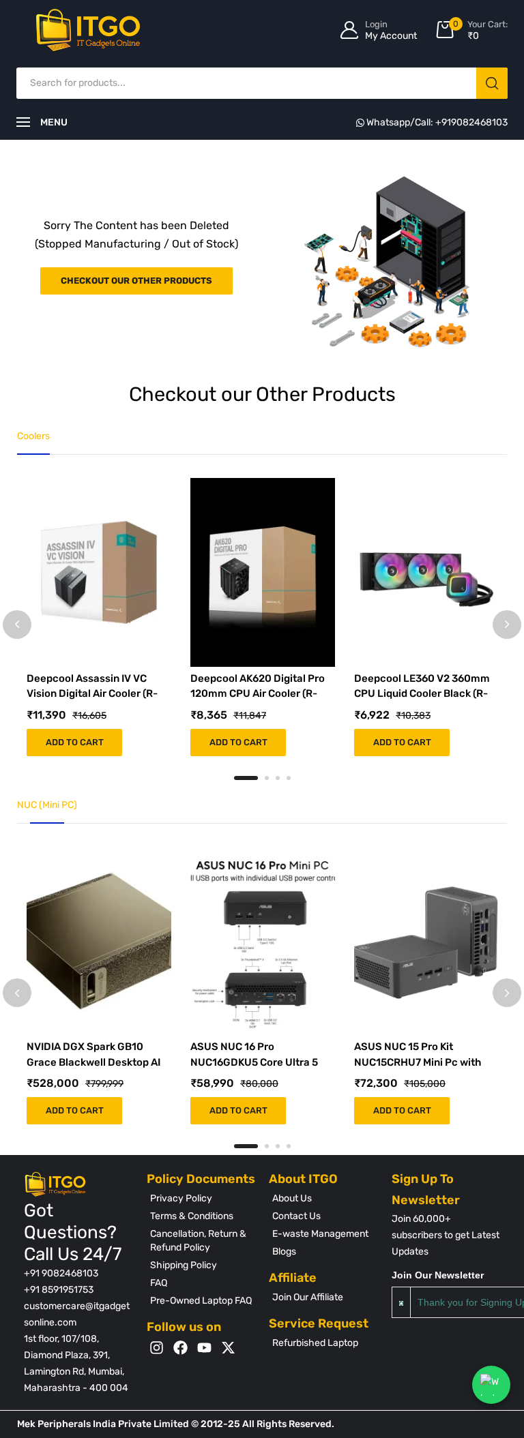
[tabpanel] (99, 617)
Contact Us (296, 1216)
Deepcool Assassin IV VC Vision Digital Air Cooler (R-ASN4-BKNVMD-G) (92, 693)
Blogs (284, 1251)
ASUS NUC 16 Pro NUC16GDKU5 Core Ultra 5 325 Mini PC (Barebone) (254, 1061)
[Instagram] (156, 1348)
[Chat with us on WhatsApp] (491, 1385)
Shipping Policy (183, 1265)
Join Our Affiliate (307, 1297)
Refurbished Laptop (315, 1343)
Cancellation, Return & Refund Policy (198, 1240)
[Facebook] (180, 1348)
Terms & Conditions (191, 1216)
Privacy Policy (181, 1198)
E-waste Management (320, 1234)
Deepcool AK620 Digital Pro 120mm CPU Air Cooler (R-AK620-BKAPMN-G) (257, 693)
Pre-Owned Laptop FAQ (201, 1300)
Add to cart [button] (75, 742)
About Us (292, 1198)
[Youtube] (204, 1348)
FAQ (158, 1283)
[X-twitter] (228, 1348)
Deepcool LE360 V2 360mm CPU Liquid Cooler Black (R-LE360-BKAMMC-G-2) (422, 693)
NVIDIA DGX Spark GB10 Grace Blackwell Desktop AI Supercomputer (93, 1061)
